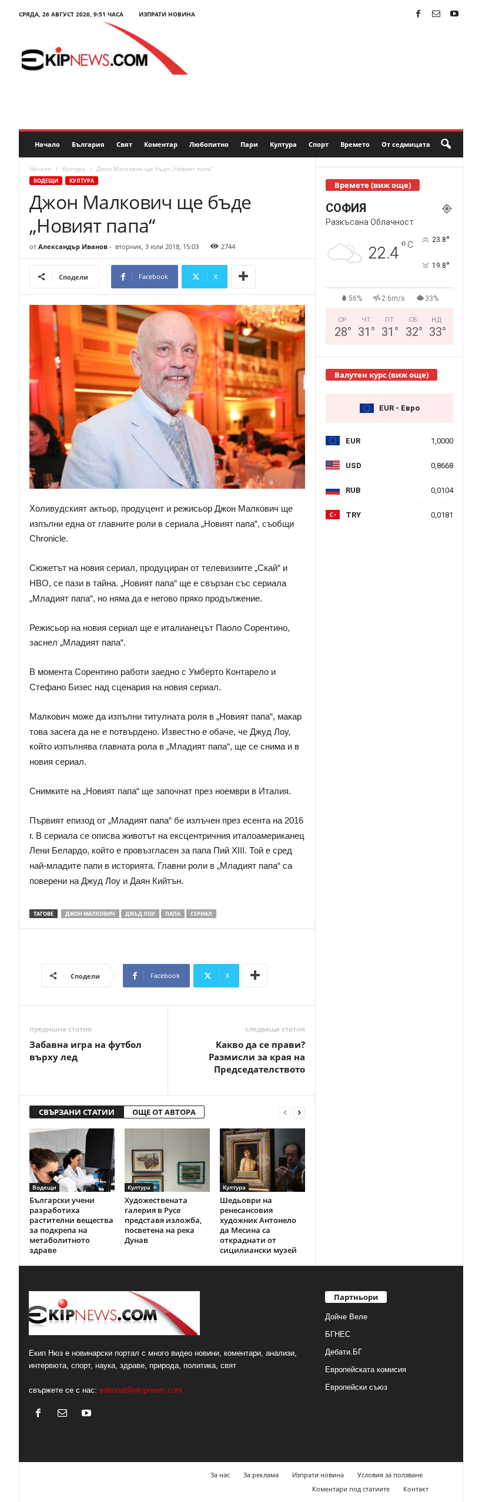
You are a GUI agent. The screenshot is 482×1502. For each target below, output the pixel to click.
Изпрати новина (167, 14)
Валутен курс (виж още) (381, 374)
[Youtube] (454, 14)
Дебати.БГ (343, 1352)
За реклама (261, 1474)
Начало (47, 144)
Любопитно (209, 144)
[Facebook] (418, 14)
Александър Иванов (73, 246)
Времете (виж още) (372, 185)
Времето (355, 144)
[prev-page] (285, 1112)
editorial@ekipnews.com (140, 1390)
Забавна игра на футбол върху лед (85, 1051)
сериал (201, 914)
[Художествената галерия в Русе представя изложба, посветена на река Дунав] (167, 1160)
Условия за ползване (390, 1474)
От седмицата (405, 144)
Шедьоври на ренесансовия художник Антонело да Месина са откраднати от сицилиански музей (258, 1225)
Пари (249, 144)
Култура (283, 144)
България (88, 144)
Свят (124, 144)
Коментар (161, 144)
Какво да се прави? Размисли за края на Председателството (257, 1057)
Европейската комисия (365, 1369)
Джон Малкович (90, 914)
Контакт (416, 1488)
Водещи (46, 180)
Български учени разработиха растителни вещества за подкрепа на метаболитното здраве (71, 1225)
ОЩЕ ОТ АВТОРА (164, 1112)
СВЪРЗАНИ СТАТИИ (77, 1112)
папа (172, 914)
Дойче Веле (346, 1316)
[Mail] (436, 14)
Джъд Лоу (140, 914)
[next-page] (299, 1112)
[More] (243, 276)
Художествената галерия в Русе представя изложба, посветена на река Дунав (163, 1220)
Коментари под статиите (351, 1488)
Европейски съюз (356, 1387)
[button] (445, 144)
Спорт (319, 144)
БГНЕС (337, 1334)
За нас (220, 1474)
